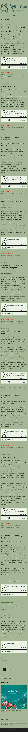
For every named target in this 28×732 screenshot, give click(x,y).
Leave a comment (21, 193)
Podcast (20, 76)
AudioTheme (17, 730)
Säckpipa (15, 607)
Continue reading (7, 72)
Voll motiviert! (7, 618)
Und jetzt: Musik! (8, 457)
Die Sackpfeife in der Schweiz (13, 27)
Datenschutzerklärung (9, 722)
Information (10, 74)
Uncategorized (16, 127)
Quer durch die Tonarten (11, 201)
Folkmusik (8, 527)
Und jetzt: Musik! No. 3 (10, 86)
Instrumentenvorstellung (9, 76)
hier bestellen (4, 711)
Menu (14, 15)
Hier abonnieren (8, 678)
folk (2, 527)
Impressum (4, 719)
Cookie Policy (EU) (7, 724)
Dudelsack (22, 525)
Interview (4, 323)
